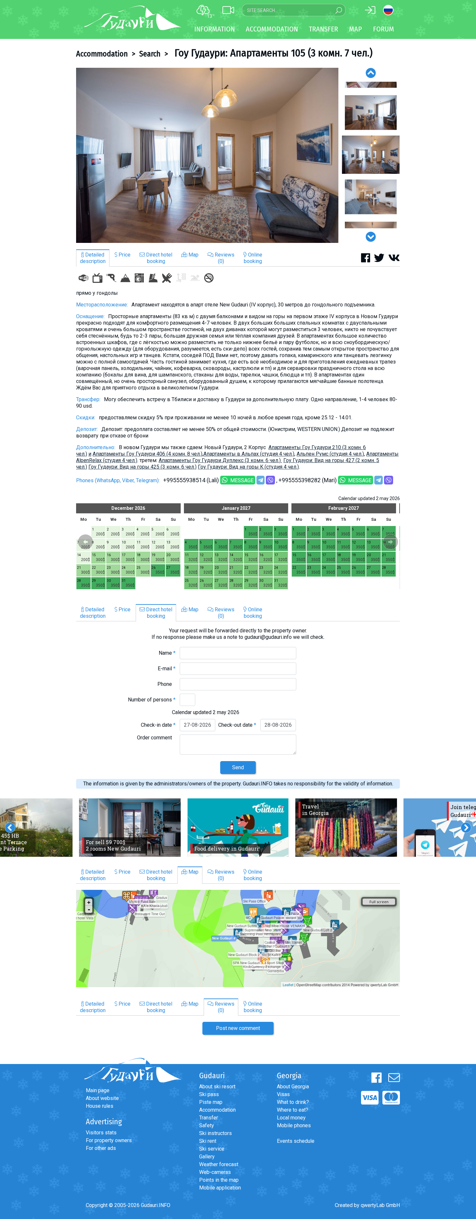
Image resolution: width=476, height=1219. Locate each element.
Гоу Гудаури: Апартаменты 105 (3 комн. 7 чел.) (272, 53)
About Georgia (293, 1086)
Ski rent (207, 1141)
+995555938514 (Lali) (191, 480)
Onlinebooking (253, 258)
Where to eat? (292, 1110)
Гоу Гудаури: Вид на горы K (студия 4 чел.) (248, 467)
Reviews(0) (223, 258)
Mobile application (220, 1188)
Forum (383, 29)
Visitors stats (101, 1132)
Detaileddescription (93, 258)
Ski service (211, 1149)
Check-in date (158, 725)
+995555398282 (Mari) (307, 480)
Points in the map (219, 1180)
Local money (291, 1118)
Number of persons (152, 700)
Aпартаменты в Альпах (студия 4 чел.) (248, 454)
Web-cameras (215, 1172)
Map (355, 29)
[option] (207, 155)
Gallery (207, 1156)
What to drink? (293, 1102)
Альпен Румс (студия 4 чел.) (330, 454)
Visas (283, 1094)
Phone (166, 684)
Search (150, 53)
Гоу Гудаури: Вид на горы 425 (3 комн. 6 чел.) (142, 467)
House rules (99, 1106)
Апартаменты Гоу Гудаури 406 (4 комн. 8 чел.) (147, 454)
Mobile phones (294, 1125)
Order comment (156, 738)
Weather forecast (218, 1164)
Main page (97, 1090)
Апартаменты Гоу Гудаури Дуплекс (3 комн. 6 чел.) (220, 460)
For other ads (101, 1148)
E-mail (167, 668)
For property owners (109, 1140)
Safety (206, 1125)
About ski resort (217, 1086)
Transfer (208, 1118)
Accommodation (102, 53)
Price (123, 255)
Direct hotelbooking (158, 258)
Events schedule (295, 1141)
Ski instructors (215, 1133)
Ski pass (209, 1094)
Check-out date (237, 725)
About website (102, 1098)
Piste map (210, 1102)
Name (167, 653)
